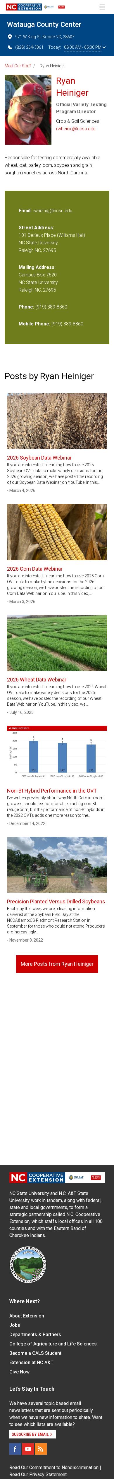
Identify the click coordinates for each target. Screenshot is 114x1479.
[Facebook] (15, 1449)
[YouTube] (28, 1449)
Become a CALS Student (35, 1353)
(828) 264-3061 (29, 47)
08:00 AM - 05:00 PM (82, 47)
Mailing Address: (37, 267)
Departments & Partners (35, 1334)
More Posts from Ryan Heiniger (57, 964)
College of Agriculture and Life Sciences (53, 1344)
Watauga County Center (44, 24)
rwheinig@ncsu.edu (76, 129)
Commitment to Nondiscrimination (64, 1467)
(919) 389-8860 (51, 307)
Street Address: (36, 227)
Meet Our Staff (18, 66)
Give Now (19, 1372)
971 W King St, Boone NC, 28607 (45, 36)
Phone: (26, 307)
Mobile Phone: (34, 324)
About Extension (26, 1316)
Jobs (14, 1325)
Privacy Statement (48, 1474)
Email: (26, 210)
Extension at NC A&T (31, 1362)
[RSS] (41, 1449)
